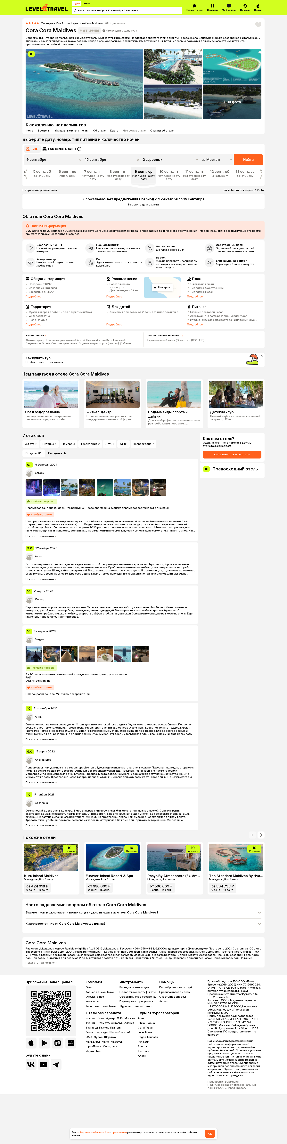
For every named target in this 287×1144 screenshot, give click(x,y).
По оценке (55, 453)
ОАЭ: (89, 1037)
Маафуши (117, 1041)
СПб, (120, 1018)
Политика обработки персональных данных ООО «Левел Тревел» (232, 1086)
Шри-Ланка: (94, 1046)
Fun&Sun (143, 1041)
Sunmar (143, 1046)
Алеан (142, 1056)
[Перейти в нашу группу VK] (31, 1064)
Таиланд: (92, 1027)
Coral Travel (145, 1027)
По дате (31, 453)
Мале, (106, 1041)
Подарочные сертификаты (137, 992)
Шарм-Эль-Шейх (121, 1032)
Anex (141, 1018)
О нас (89, 987)
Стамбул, (103, 1023)
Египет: (91, 1032)
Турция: (91, 1023)
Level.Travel (145, 1032)
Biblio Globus (146, 1023)
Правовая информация (223, 1081)
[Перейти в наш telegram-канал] (56, 1064)
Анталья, (117, 1023)
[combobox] (217, 160)
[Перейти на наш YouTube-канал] (43, 1064)
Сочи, (101, 1018)
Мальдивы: (93, 1041)
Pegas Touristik (148, 1037)
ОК (210, 1133)
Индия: (90, 1051)
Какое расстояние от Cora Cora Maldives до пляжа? (65, 923)
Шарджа (110, 1037)
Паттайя (115, 1027)
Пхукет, (104, 1027)
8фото (158, 487)
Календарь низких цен (134, 987)
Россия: (91, 1018)
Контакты (92, 1001)
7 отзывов (33, 435)
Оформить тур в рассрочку (137, 996)
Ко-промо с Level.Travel (101, 1006)
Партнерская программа (136, 1001)
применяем (119, 1132)
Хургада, (103, 1032)
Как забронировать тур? (175, 987)
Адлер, (111, 1018)
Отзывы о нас (95, 996)
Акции (163, 1001)
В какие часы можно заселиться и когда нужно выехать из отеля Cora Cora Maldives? (92, 912)
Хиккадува (110, 1046)
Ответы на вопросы (172, 996)
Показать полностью (40, 536)
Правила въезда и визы (174, 992)
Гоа (98, 1051)
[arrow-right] (252, 835)
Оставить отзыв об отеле (232, 454)
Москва (130, 1018)
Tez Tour (143, 1051)
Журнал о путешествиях (135, 1006)
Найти (248, 160)
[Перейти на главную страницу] (47, 7)
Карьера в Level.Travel (100, 992)
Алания (129, 1023)
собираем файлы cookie (93, 1132)
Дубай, (98, 1037)
